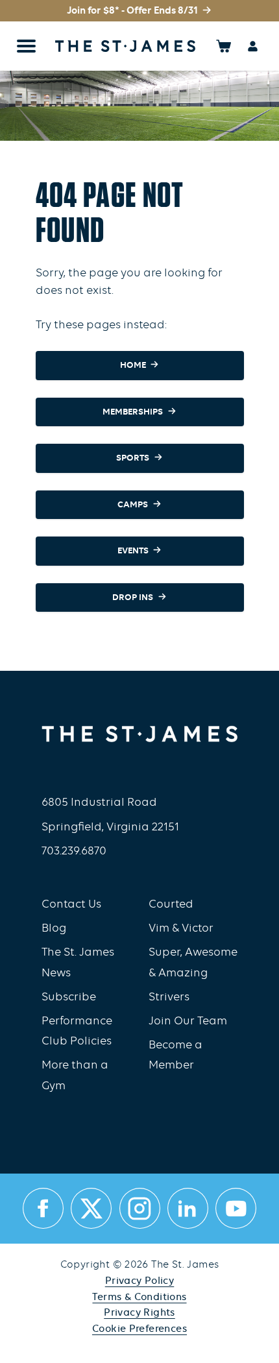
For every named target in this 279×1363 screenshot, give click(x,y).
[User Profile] (252, 45)
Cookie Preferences (139, 1329)
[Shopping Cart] (223, 45)
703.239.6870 (74, 851)
